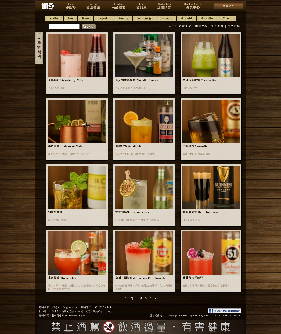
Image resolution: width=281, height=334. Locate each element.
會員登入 (228, 6)
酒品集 (141, 6)
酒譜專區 (93, 6)
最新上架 (185, 26)
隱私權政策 (156, 315)
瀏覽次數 (201, 26)
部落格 (70, 6)
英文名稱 (234, 26)
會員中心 (193, 6)
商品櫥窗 (119, 6)
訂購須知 (164, 6)
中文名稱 (217, 26)
